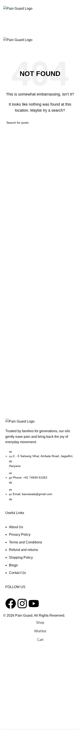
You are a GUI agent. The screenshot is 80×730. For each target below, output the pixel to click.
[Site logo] (17, 8)
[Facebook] (10, 603)
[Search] (40, 15)
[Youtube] (33, 603)
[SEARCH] (72, 123)
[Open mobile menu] (40, 32)
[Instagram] (22, 603)
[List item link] (40, 477)
